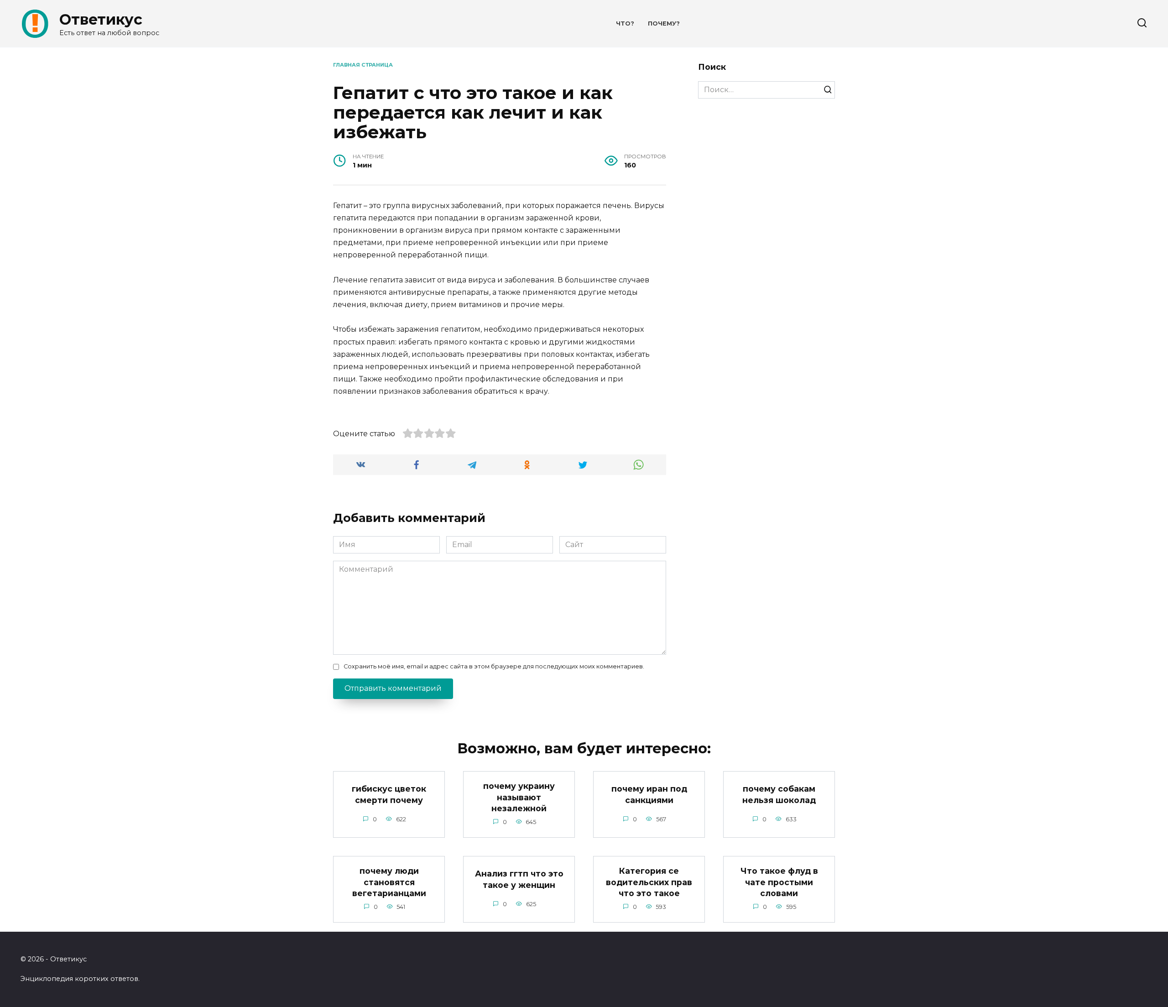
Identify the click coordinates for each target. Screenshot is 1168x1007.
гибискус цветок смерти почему (389, 794)
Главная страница (363, 65)
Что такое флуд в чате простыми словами (779, 882)
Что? (625, 23)
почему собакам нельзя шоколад (779, 794)
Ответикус (100, 19)
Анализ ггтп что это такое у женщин (519, 879)
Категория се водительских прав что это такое (649, 882)
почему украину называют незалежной (519, 797)
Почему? (664, 23)
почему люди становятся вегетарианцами (389, 882)
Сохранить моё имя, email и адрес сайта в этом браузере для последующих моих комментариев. (494, 666)
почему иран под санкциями (649, 794)
